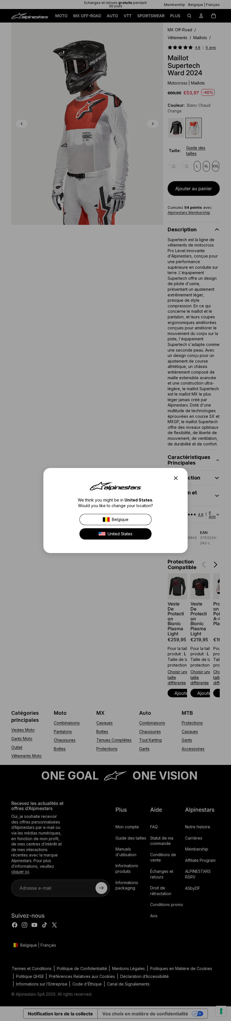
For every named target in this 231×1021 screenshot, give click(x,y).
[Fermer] (177, 478)
